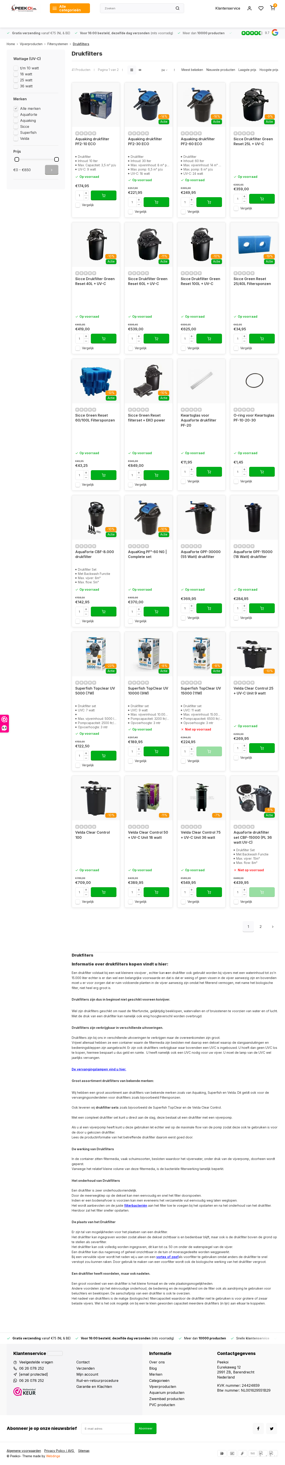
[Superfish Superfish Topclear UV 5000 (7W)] (96, 654)
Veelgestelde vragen (36, 1362)
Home (11, 44)
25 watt (26, 80)
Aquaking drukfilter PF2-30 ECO (145, 141)
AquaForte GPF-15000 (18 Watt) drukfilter (253, 554)
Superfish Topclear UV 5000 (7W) (95, 690)
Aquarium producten (166, 1392)
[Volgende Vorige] (272, 926)
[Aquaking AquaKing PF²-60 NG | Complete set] (149, 517)
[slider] (16, 159)
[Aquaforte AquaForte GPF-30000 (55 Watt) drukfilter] (201, 517)
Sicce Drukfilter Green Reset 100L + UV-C (200, 281)
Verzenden (85, 1368)
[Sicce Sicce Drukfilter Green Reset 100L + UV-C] (201, 244)
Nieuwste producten (220, 70)
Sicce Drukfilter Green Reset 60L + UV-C (147, 281)
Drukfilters (81, 44)
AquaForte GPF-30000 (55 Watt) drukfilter (201, 554)
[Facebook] (258, 1428)
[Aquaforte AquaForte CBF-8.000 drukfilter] (96, 517)
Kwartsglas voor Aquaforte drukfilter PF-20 (198, 420)
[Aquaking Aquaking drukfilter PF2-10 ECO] (96, 104)
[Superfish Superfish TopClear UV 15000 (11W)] (201, 654)
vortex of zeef (167, 1257)
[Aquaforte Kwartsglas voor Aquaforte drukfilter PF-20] (201, 381)
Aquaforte (28, 114)
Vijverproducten (31, 44)
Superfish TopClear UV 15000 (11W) (201, 690)
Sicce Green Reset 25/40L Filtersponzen (252, 281)
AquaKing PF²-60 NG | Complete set (147, 554)
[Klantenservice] (55, 1353)
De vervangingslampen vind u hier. (99, 1069)
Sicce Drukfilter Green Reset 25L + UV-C (253, 141)
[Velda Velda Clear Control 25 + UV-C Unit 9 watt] (254, 654)
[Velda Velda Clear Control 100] (96, 798)
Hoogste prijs (269, 70)
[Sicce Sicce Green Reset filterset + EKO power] (149, 381)
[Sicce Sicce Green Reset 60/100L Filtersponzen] (96, 381)
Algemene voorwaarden (24, 1451)
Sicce (24, 126)
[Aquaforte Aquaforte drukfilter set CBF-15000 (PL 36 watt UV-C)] (254, 798)
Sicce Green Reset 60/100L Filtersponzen (95, 417)
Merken (155, 1374)
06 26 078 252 (31, 1368)
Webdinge (53, 1456)
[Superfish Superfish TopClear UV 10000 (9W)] (149, 654)
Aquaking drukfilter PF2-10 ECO (92, 141)
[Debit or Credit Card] (273, 1453)
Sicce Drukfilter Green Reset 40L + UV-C (95, 281)
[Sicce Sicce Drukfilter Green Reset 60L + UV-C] (149, 244)
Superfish (28, 132)
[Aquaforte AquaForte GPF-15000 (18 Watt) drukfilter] (254, 517)
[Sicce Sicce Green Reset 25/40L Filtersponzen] (254, 244)
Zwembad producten (166, 1399)
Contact (83, 1362)
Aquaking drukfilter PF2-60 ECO (198, 141)
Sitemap (84, 1451)
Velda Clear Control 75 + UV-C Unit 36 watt (201, 834)
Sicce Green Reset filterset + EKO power (146, 417)
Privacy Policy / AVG (59, 1451)
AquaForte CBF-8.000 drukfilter (94, 554)
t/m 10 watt (29, 68)
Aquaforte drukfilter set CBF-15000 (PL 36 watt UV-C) (253, 837)
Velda (24, 138)
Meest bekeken (192, 70)
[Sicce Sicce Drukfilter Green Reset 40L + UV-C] (96, 244)
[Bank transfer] (252, 1453)
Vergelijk (88, 205)
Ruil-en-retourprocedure (97, 1380)
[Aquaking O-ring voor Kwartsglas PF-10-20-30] (254, 381)
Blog (153, 1368)
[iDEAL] (222, 1453)
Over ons (157, 1362)
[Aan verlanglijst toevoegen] (113, 89)
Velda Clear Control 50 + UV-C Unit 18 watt (148, 834)
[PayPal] (263, 1453)
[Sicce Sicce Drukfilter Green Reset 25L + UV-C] (254, 104)
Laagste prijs (247, 70)
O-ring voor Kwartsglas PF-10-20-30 (254, 417)
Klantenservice (227, 8)
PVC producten (162, 1405)
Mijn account (87, 1374)
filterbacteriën (135, 1205)
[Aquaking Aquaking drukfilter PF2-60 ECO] (201, 104)
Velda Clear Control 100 (92, 834)
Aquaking (28, 120)
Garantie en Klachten (94, 1386)
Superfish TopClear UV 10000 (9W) (148, 690)
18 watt (26, 74)
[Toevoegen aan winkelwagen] (103, 195)
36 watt (26, 86)
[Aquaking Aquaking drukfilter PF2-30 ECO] (149, 104)
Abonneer (146, 1428)
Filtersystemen (57, 44)
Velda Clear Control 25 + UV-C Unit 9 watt (253, 690)
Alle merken (30, 108)
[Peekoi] (25, 8)
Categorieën (159, 1380)
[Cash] (242, 1453)
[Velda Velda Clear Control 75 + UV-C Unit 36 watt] (201, 798)
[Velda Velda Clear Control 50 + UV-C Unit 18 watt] (149, 798)
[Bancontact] (232, 1453)
